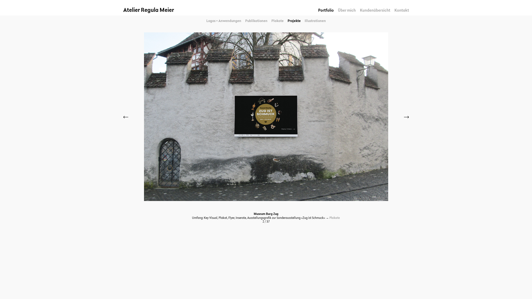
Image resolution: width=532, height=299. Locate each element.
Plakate (277, 21)
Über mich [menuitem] (347, 10)
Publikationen (256, 21)
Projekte (294, 21)
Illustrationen (315, 21)
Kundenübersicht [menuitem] (375, 10)
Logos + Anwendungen (223, 21)
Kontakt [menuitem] (401, 10)
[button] (126, 117)
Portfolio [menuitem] (326, 10)
